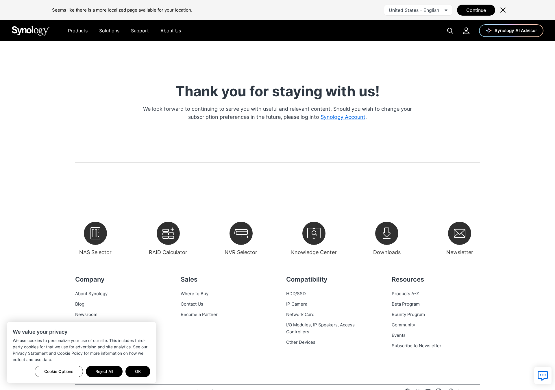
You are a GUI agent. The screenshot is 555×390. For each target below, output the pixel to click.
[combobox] (418, 10)
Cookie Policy (70, 353)
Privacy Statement (30, 353)
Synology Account (343, 117)
